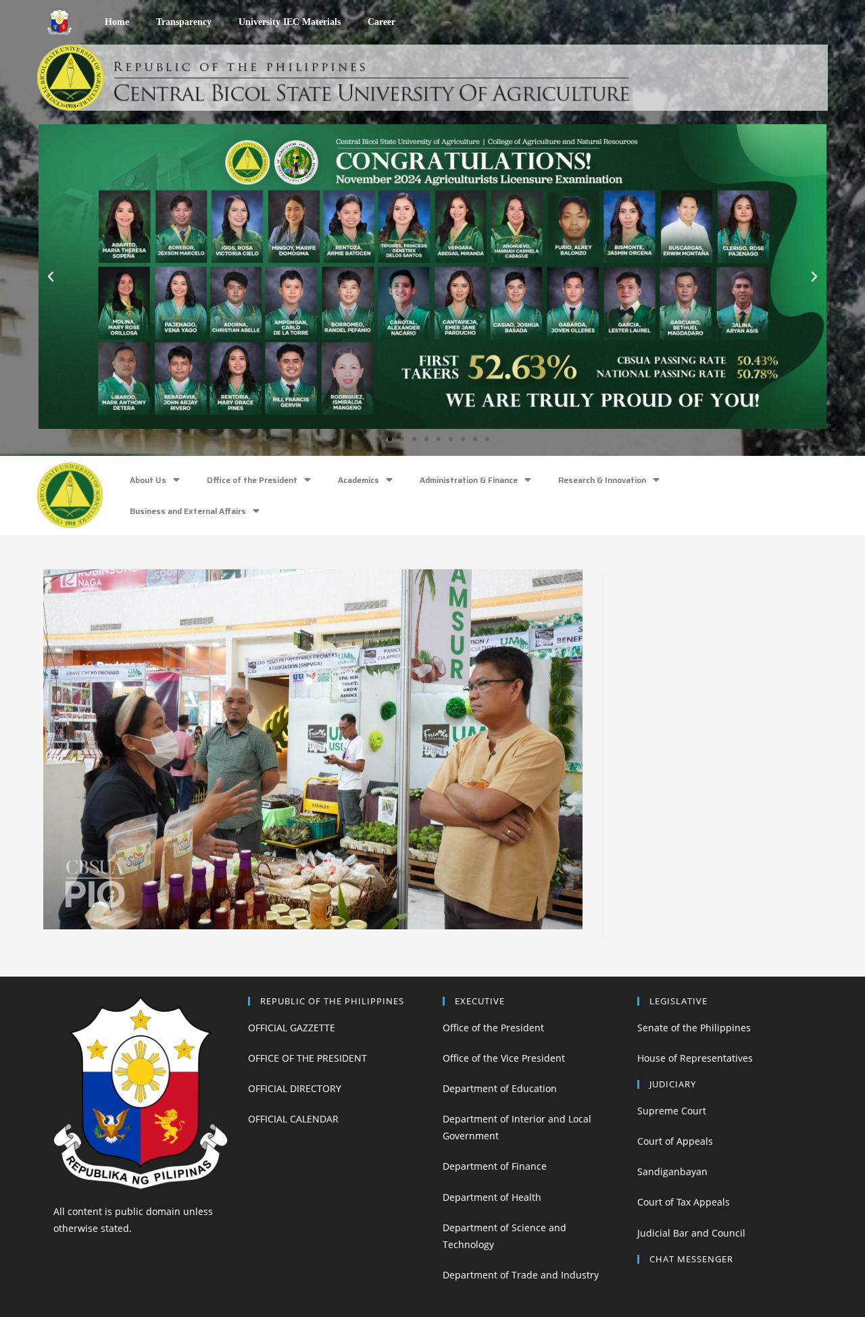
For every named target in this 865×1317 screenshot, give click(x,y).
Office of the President (252, 479)
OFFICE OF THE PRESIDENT (307, 1058)
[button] (378, 439)
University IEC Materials (290, 22)
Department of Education (500, 1088)
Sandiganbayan (672, 1171)
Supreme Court (671, 1110)
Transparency (184, 22)
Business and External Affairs (188, 511)
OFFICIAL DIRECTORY (294, 1088)
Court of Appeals (675, 1141)
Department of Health (492, 1197)
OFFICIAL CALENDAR (293, 1118)
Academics (358, 479)
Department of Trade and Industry (521, 1274)
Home (117, 22)
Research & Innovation (602, 479)
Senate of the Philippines (694, 1027)
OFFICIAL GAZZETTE (291, 1027)
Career (381, 22)
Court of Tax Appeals (683, 1201)
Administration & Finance (469, 479)
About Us (148, 479)
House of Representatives (695, 1058)
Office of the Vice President (504, 1058)
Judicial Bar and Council (691, 1232)
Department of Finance (495, 1166)
